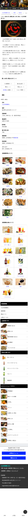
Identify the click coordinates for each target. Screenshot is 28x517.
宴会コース (16, 468)
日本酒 (4, 90)
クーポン (22, 468)
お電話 (14, 515)
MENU (23, 515)
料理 (6, 8)
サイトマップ (14, 470)
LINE (5, 515)
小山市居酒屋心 (6, 104)
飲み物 (14, 8)
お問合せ (8, 470)
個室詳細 (16, 137)
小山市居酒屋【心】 (6, 465)
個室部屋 (22, 8)
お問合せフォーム (13, 453)
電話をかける (13, 458)
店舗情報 (3, 470)
